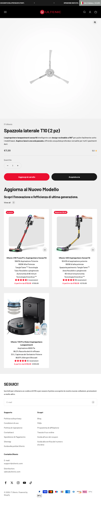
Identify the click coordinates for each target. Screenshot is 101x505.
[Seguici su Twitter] (12, 482)
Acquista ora (74, 177)
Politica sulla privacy (12, 418)
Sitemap (7, 441)
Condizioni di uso (11, 423)
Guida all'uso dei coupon (47, 437)
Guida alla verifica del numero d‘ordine (50, 443)
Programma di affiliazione (48, 427)
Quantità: (8, 160)
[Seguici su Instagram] (18, 482)
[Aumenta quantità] (17, 166)
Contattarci (9, 432)
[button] (90, 3)
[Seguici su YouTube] (24, 482)
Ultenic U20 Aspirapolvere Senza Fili (74, 258)
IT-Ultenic (8, 124)
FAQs (39, 423)
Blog (39, 418)
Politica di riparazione (13, 427)
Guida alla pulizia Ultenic (14, 446)
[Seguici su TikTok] (30, 482)
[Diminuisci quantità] (7, 166)
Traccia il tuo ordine (45, 432)
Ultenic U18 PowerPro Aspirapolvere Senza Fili (27, 258)
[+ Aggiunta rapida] (45, 250)
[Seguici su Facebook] (5, 482)
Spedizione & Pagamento (14, 437)
